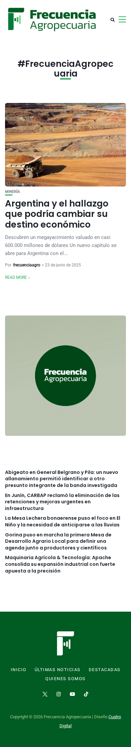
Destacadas (105, 669)
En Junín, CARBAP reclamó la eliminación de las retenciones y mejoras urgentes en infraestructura (62, 502)
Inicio (19, 669)
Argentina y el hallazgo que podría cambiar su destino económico (56, 214)
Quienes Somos (65, 678)
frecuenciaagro (26, 265)
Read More (16, 277)
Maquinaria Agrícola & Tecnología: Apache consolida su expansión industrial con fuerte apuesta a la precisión (60, 564)
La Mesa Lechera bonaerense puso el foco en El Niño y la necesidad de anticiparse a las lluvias (62, 521)
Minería (12, 192)
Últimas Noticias (58, 669)
